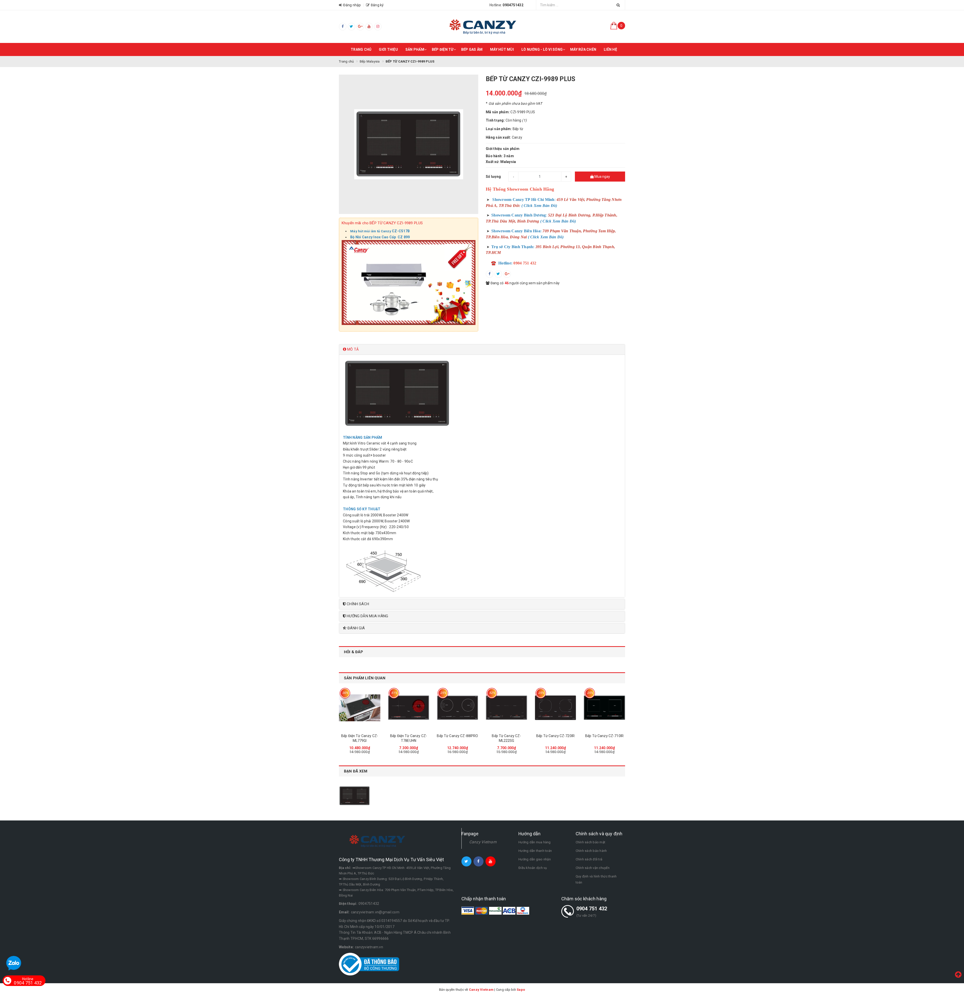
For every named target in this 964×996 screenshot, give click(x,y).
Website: (346, 947)
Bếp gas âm (472, 49)
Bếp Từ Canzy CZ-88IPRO (457, 736)
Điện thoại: (348, 904)
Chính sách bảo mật (591, 842)
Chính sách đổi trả (589, 859)
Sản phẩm (414, 49)
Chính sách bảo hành (591, 851)
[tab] (482, 349)
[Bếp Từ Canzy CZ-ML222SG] (506, 708)
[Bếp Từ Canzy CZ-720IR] (555, 708)
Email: (344, 912)
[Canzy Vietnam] (482, 26)
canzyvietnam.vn (369, 947)
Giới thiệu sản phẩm (502, 149)
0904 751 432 (591, 909)
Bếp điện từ (443, 49)
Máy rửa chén (583, 49)
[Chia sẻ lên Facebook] (489, 274)
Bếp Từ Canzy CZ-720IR (555, 736)
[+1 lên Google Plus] (507, 274)
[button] (482, 349)
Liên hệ (610, 49)
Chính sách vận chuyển (593, 868)
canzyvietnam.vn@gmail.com (375, 912)
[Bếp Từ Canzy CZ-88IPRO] (457, 708)
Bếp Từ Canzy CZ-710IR (604, 736)
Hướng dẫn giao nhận (534, 859)
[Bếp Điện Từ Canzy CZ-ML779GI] (359, 708)
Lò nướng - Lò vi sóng (542, 49)
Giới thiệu (388, 49)
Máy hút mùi (502, 49)
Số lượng (493, 177)
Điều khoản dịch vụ (532, 868)
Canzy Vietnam (483, 842)
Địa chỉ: (345, 868)
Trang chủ (361, 49)
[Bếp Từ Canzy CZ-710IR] (604, 708)
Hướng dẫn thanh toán (535, 851)
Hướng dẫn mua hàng (534, 842)
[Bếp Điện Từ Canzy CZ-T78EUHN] (408, 708)
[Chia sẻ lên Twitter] (498, 274)
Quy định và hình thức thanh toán (596, 879)
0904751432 (368, 904)
